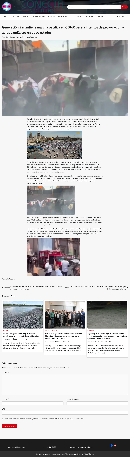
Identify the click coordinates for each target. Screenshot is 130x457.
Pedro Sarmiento (31, 37)
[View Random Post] (117, 16)
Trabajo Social (76, 17)
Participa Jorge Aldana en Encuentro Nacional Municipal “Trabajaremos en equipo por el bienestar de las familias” (63, 336)
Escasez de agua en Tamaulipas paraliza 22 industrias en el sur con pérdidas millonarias (21, 334)
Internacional (39, 17)
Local (6, 17)
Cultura (99, 17)
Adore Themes (89, 454)
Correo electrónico (73, 399)
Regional (15, 17)
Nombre (5, 399)
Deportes (89, 17)
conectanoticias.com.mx (56, 454)
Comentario (6, 372)
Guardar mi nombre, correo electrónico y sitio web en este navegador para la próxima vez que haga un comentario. (44, 419)
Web (3, 409)
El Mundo (62, 17)
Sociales (51, 17)
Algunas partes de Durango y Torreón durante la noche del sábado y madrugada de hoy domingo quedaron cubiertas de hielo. (107, 336)
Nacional (26, 17)
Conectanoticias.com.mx (16, 447)
